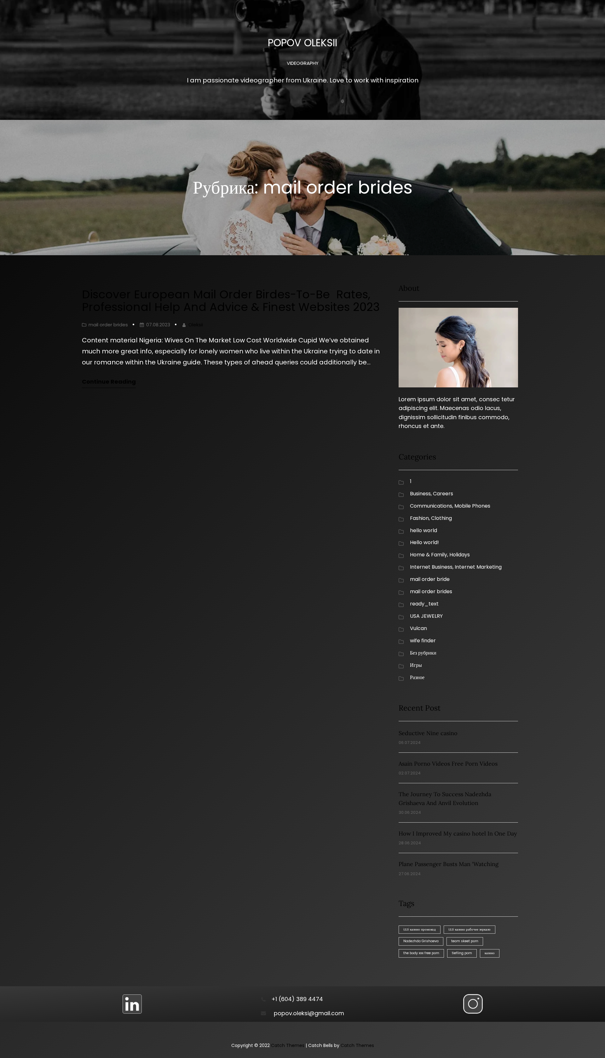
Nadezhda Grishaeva (421, 941)
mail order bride (430, 579)
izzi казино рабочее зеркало (469, 929)
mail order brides (108, 324)
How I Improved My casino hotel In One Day (458, 833)
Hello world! (424, 542)
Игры (416, 665)
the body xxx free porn (421, 953)
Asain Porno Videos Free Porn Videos (448, 763)
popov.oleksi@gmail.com (309, 1013)
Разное (417, 677)
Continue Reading (109, 381)
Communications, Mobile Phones (450, 505)
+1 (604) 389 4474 (297, 999)
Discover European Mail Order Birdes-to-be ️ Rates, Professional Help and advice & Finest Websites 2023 (231, 300)
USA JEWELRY (426, 616)
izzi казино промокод (419, 929)
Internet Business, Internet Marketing (456, 567)
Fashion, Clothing (431, 518)
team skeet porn (464, 941)
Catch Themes (287, 1045)
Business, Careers (431, 493)
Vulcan (418, 628)
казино (490, 953)
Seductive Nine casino (428, 733)
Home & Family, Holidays (440, 554)
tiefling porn (462, 953)
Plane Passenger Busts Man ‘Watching (448, 864)
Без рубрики (423, 652)
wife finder (423, 640)
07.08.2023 (158, 324)
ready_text (424, 603)
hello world (423, 530)
